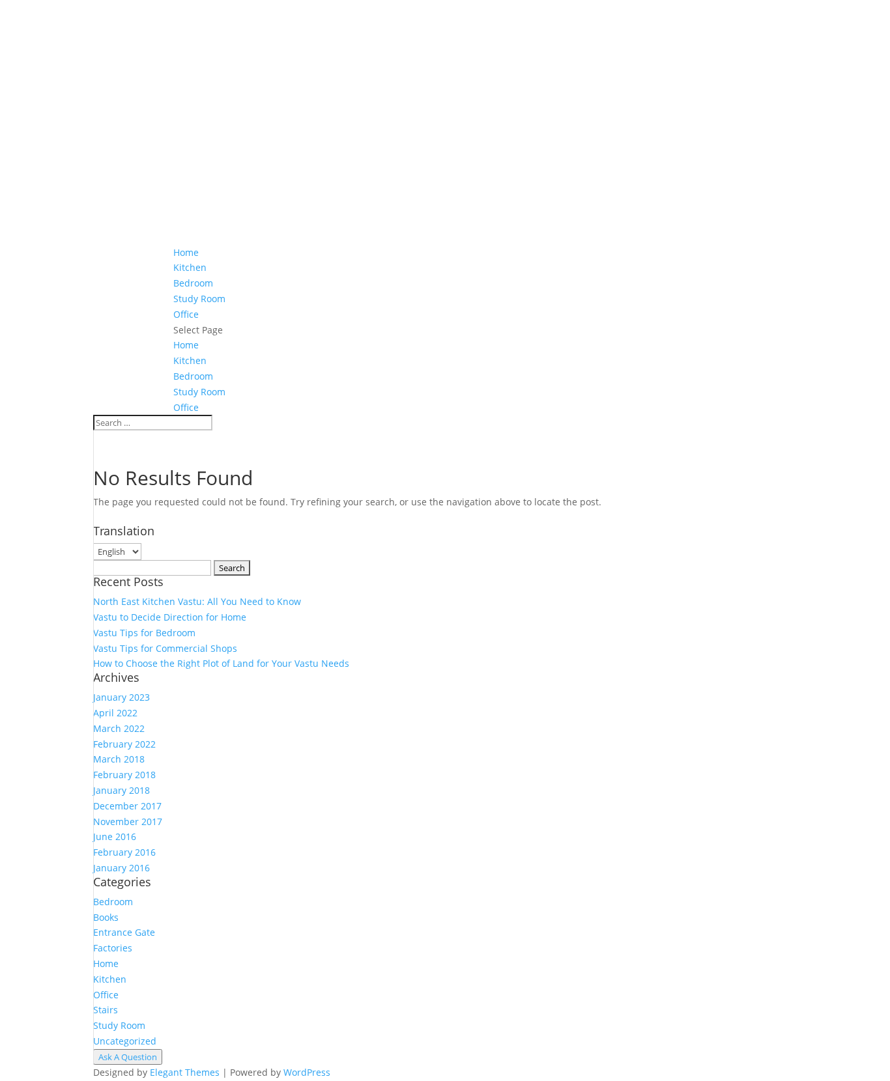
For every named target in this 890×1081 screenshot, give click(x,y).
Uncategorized (124, 1041)
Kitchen (190, 267)
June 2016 (114, 836)
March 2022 (119, 728)
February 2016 (124, 852)
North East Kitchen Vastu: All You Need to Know (197, 601)
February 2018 (124, 774)
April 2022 (115, 713)
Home (186, 252)
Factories (112, 948)
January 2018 (121, 790)
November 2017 (127, 821)
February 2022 (124, 744)
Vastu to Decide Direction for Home (169, 617)
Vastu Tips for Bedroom (144, 632)
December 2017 (127, 806)
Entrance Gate (124, 932)
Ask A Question (127, 1057)
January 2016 (121, 868)
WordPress (306, 1072)
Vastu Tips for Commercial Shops (165, 648)
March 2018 (119, 759)
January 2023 (121, 697)
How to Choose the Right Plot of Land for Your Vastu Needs (221, 663)
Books (106, 917)
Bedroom (193, 283)
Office (186, 314)
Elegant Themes (185, 1072)
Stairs (105, 1010)
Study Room (199, 298)
